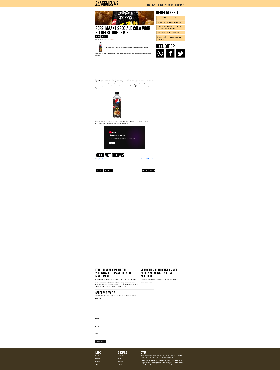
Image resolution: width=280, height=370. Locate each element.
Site (96, 334)
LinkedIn (120, 364)
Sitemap (97, 364)
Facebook (121, 356)
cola (98, 37)
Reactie (98, 298)
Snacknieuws (106, 3)
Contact (97, 361)
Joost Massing (110, 39)
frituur (105, 37)
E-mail (97, 326)
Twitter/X (120, 358)
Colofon (97, 358)
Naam (97, 319)
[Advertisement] (124, 67)
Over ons (97, 356)
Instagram (121, 361)
